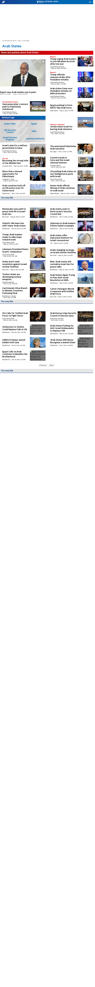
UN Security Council (10, 131)
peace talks (10, 124)
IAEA (34, 131)
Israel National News (9, 41)
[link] (23, 77)
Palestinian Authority (34, 139)
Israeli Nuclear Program (10, 139)
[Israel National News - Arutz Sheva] (47, 2)
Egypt (34, 124)
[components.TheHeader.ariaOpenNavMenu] (15, 2)
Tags (19, 41)
